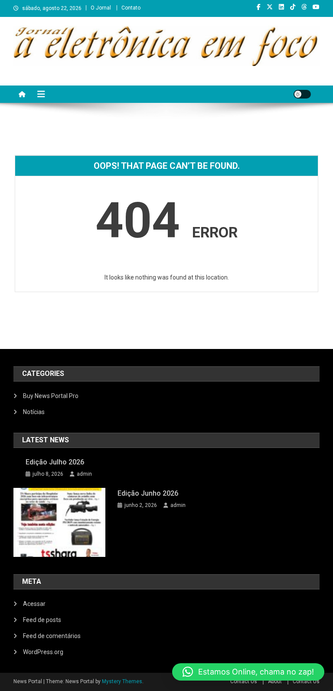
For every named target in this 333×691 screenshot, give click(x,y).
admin (84, 474)
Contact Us (243, 681)
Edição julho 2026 (55, 462)
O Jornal (101, 8)
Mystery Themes (122, 681)
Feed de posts (42, 619)
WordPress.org (43, 651)
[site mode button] (302, 94)
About (275, 681)
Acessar (34, 603)
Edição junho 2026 (148, 493)
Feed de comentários (52, 635)
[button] (248, 672)
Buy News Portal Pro (50, 395)
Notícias (34, 411)
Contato (130, 8)
